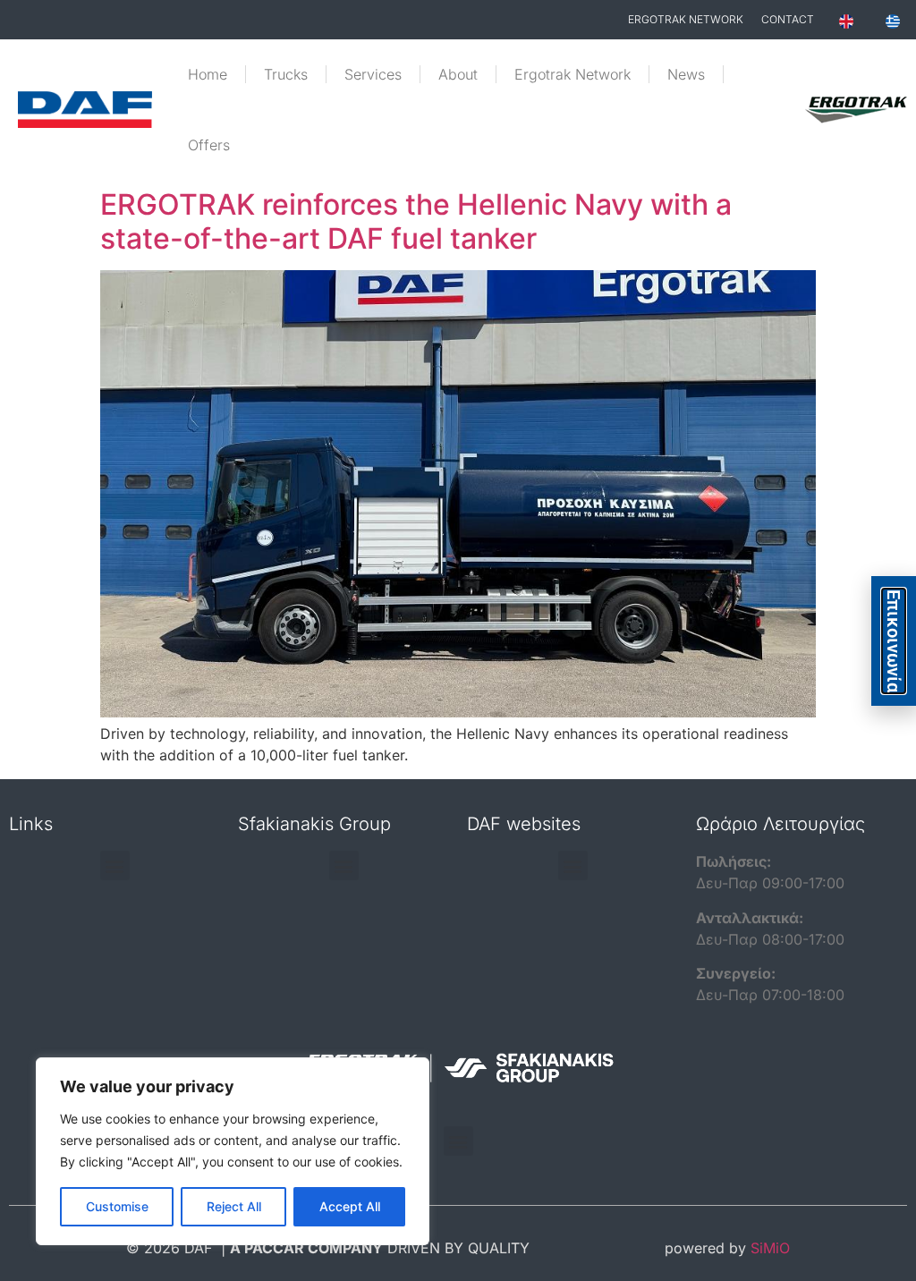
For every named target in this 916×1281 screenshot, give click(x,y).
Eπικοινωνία (893, 641)
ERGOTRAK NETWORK (685, 19)
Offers (209, 145)
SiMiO (770, 1248)
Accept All (349, 1206)
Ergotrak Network (572, 74)
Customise (117, 1206)
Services (373, 74)
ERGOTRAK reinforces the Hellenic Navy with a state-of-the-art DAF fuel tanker (416, 221)
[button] (115, 865)
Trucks (286, 74)
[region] (232, 1151)
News (686, 74)
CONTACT (787, 19)
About (458, 74)
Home (207, 74)
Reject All (234, 1206)
